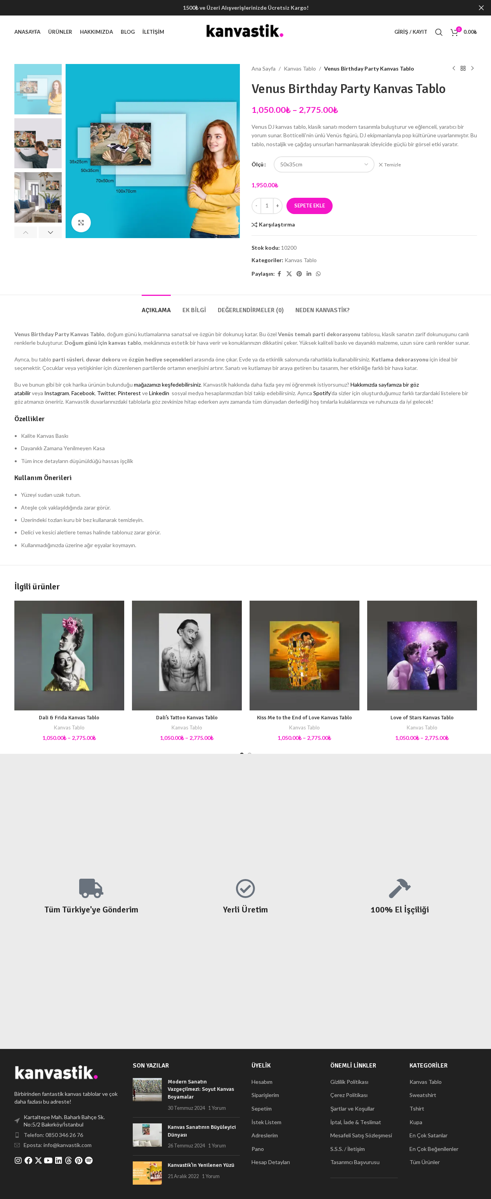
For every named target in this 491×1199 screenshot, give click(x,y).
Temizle (392, 165)
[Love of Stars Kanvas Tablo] (422, 655)
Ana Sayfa (264, 68)
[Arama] (439, 32)
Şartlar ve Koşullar (352, 1108)
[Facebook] (28, 1160)
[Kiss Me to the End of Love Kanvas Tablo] (304, 655)
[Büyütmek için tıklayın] (81, 222)
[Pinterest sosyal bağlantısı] (299, 274)
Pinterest (129, 393)
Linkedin (159, 393)
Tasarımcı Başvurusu (355, 1162)
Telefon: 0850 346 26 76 (53, 1135)
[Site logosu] (245, 31)
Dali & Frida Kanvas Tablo (69, 717)
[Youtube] (48, 1160)
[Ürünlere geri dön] (463, 68)
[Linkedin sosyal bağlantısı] (309, 274)
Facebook (83, 393)
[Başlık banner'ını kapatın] (481, 8)
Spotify (322, 393)
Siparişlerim (265, 1095)
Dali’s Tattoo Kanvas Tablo (187, 717)
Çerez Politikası (349, 1095)
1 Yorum (217, 1108)
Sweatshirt (422, 1095)
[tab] (156, 306)
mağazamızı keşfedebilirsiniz (167, 384)
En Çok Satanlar (428, 1135)
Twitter (106, 393)
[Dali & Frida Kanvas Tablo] (69, 655)
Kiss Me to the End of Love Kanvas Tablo (304, 717)
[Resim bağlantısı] (57, 1073)
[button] (25, 232)
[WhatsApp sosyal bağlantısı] (318, 274)
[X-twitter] (38, 1160)
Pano (258, 1148)
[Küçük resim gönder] (147, 1094)
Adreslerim (265, 1135)
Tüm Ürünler (424, 1162)
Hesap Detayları (271, 1162)
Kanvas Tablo (300, 68)
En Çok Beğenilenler (433, 1148)
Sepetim (262, 1108)
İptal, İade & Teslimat (355, 1122)
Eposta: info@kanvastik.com (58, 1145)
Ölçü (258, 164)
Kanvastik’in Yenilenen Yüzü (201, 1165)
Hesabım (262, 1081)
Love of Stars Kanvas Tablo (422, 717)
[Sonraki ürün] (472, 68)
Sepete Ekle (309, 205)
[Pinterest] (79, 1160)
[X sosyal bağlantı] (289, 274)
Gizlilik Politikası (349, 1081)
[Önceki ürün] (453, 68)
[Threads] (69, 1160)
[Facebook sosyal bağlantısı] (279, 274)
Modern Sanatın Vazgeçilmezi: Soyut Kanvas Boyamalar (201, 1089)
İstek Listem (266, 1122)
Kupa (415, 1122)
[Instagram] (18, 1160)
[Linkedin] (58, 1160)
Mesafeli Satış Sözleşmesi (361, 1135)
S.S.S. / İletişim (347, 1148)
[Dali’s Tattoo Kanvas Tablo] (187, 655)
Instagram (56, 393)
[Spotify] (89, 1160)
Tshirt (416, 1108)
